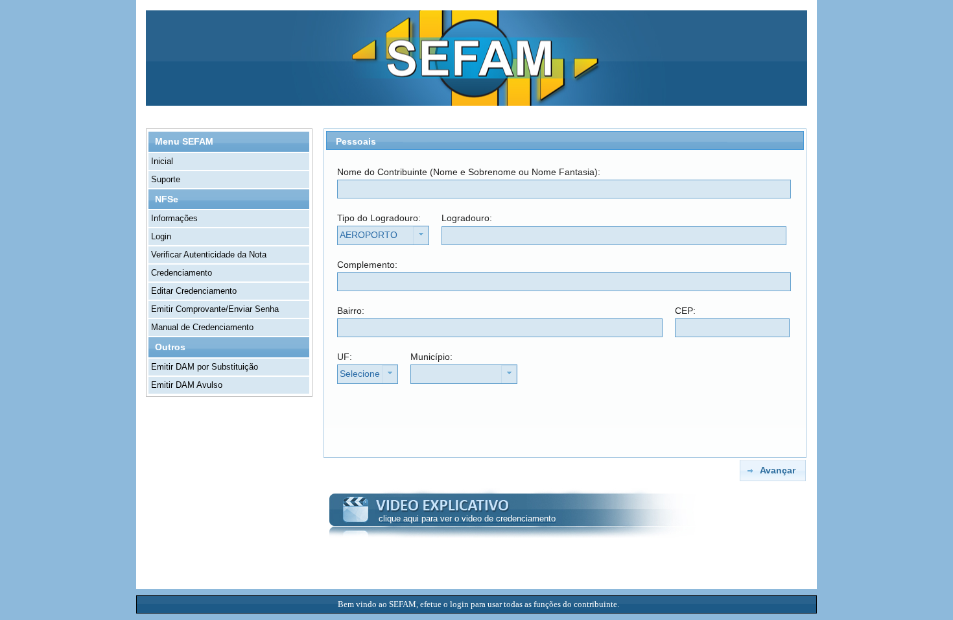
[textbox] (564, 189)
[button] (772, 470)
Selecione (360, 373)
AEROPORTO (368, 235)
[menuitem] (229, 161)
